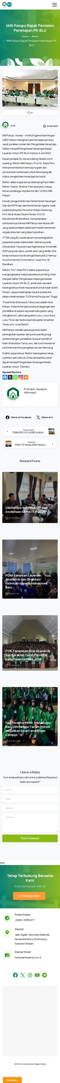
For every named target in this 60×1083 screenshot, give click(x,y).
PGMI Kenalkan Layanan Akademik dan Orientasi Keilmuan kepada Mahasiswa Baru (26, 581)
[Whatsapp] (15, 377)
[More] (26, 377)
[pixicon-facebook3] (15, 975)
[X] (10, 377)
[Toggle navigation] (55, 4)
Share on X (47, 417)
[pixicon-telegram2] (44, 975)
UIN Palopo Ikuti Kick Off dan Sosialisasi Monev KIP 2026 (26, 510)
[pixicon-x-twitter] (22, 975)
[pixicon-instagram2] (30, 975)
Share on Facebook (21, 417)
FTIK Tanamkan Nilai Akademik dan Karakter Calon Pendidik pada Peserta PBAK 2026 (27, 655)
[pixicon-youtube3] (37, 975)
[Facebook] (5, 377)
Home (25, 36)
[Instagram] (20, 377)
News (35, 36)
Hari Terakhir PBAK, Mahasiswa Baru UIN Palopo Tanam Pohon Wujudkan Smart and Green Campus (28, 729)
